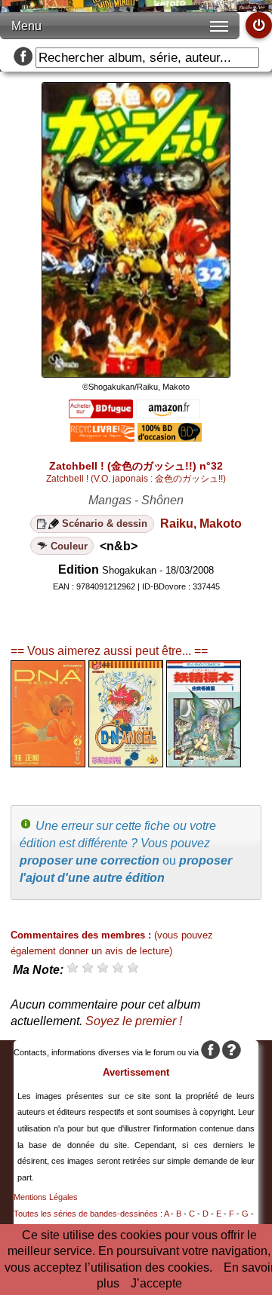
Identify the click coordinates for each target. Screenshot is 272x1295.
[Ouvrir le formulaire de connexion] (259, 25)
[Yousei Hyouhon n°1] (203, 763)
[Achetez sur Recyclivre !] (102, 437)
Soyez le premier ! (133, 1021)
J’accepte (156, 1283)
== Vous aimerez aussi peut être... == (109, 650)
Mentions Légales (46, 1197)
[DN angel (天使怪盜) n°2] (125, 763)
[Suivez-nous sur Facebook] (23, 57)
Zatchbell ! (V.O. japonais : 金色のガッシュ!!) (136, 478)
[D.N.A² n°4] (48, 763)
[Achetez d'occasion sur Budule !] (170, 437)
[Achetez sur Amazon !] (168, 414)
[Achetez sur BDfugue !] (101, 414)
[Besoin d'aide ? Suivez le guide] (231, 1052)
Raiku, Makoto (201, 523)
